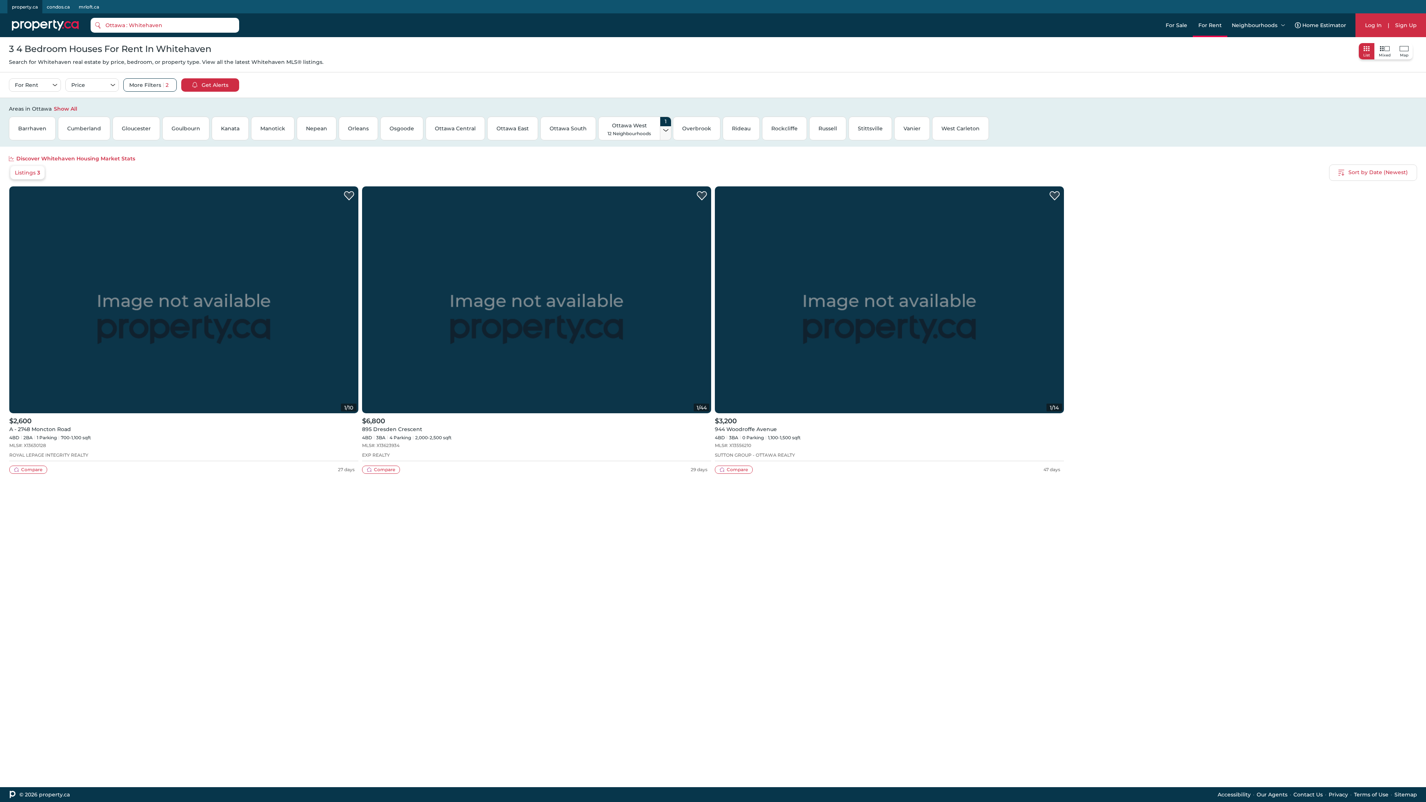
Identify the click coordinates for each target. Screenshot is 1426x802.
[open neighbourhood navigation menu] (1283, 25)
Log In (1373, 25)
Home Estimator (1324, 25)
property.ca (25, 7)
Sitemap (1405, 794)
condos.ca (58, 7)
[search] (165, 25)
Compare (31, 469)
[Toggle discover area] (1416, 108)
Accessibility (1234, 794)
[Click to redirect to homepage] (45, 25)
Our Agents (1272, 794)
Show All (65, 108)
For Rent (1210, 25)
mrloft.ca (89, 7)
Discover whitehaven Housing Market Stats (75, 159)
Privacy (1338, 794)
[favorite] (349, 196)
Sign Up (1406, 25)
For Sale (1176, 25)
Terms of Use (1371, 794)
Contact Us (1308, 794)
